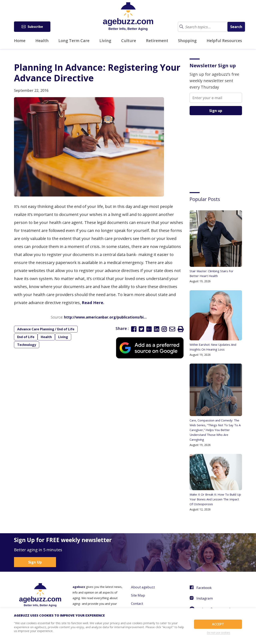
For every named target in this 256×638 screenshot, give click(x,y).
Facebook (204, 587)
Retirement (157, 40)
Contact (137, 603)
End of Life (25, 337)
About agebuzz (143, 587)
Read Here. (93, 302)
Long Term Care (73, 40)
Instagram (204, 598)
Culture (128, 40)
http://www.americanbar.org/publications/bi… (105, 317)
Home (19, 40)
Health (42, 40)
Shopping (187, 40)
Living (105, 40)
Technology (26, 345)
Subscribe (35, 26)
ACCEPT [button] (218, 624)
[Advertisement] (220, 151)
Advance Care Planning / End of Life (45, 329)
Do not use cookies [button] (218, 632)
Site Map (138, 595)
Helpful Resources (224, 40)
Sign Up (35, 562)
